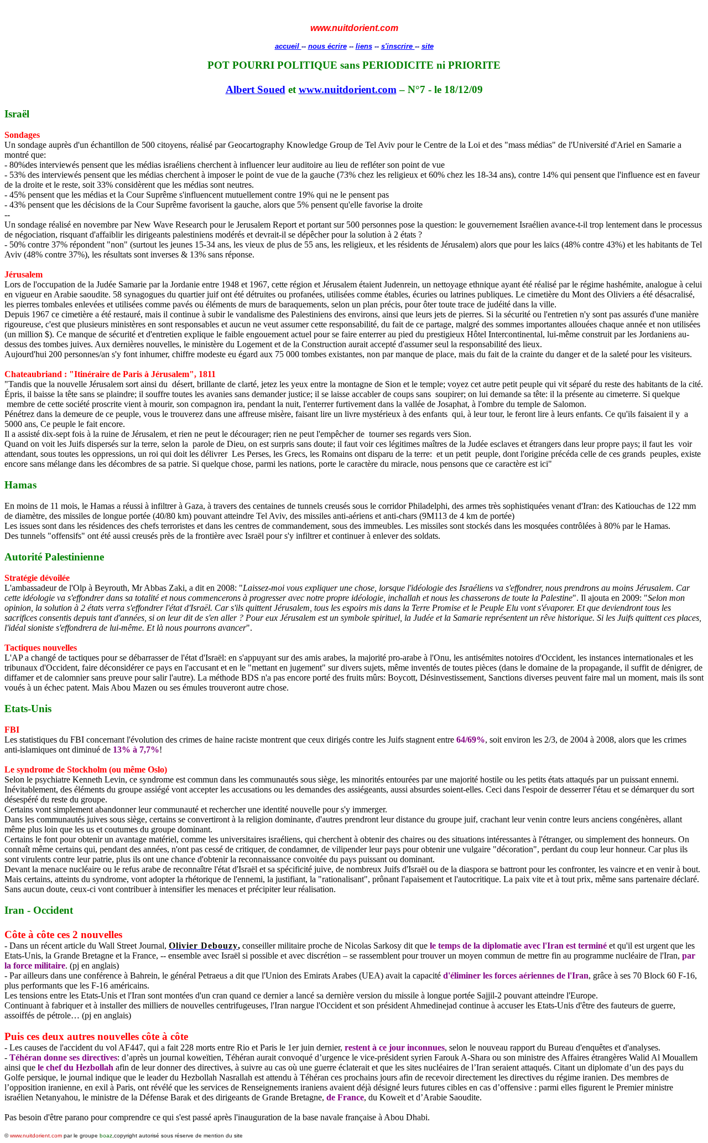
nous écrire (327, 46)
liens (364, 46)
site (427, 46)
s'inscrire (398, 46)
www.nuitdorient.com (348, 89)
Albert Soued (255, 89)
